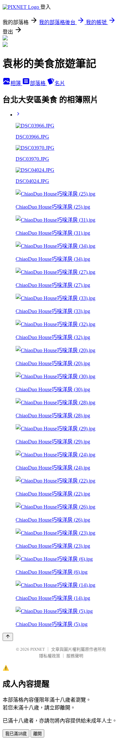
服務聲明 (74, 655)
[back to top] (8, 637)
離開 (37, 733)
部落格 (38, 83)
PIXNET (37, 649)
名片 (60, 83)
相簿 (16, 83)
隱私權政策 (49, 655)
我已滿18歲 (16, 733)
